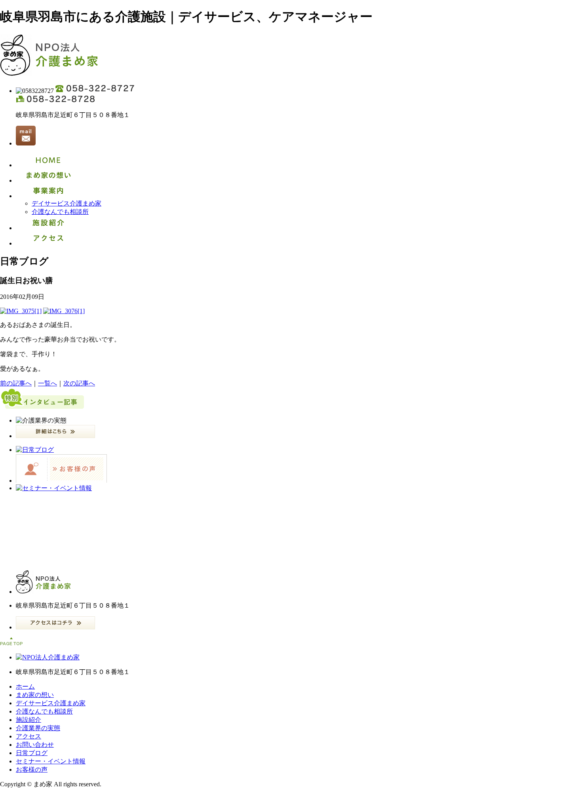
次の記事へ (79, 383)
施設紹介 (28, 719)
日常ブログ (32, 753)
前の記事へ (16, 383)
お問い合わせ (35, 744)
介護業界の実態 (38, 728)
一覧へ (47, 383)
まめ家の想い (35, 694)
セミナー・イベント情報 (51, 761)
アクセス (28, 736)
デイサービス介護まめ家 (66, 203)
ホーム (25, 686)
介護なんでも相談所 (60, 211)
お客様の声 (32, 769)
